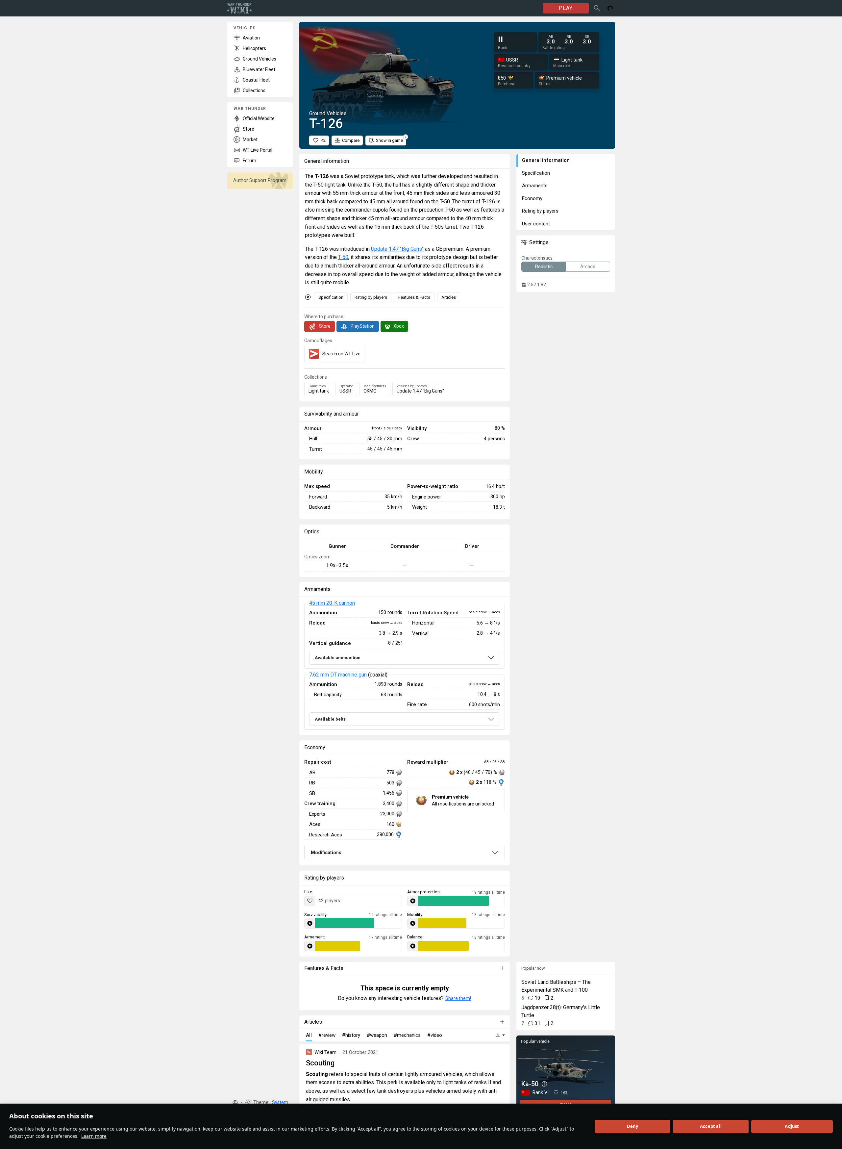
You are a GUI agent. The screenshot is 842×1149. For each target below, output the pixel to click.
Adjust (792, 1126)
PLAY (566, 8)
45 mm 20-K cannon (332, 603)
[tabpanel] (404, 666)
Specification (330, 297)
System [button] (280, 1102)
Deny (632, 1126)
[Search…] (597, 8)
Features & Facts (414, 297)
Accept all (711, 1126)
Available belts (330, 719)
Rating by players (371, 297)
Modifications (326, 852)
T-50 (343, 257)
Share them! (458, 998)
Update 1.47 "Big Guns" (397, 249)
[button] (235, 1102)
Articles (448, 297)
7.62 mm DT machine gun (338, 675)
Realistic (544, 266)
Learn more (94, 1136)
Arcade (587, 266)
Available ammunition (337, 657)
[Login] (610, 8)
